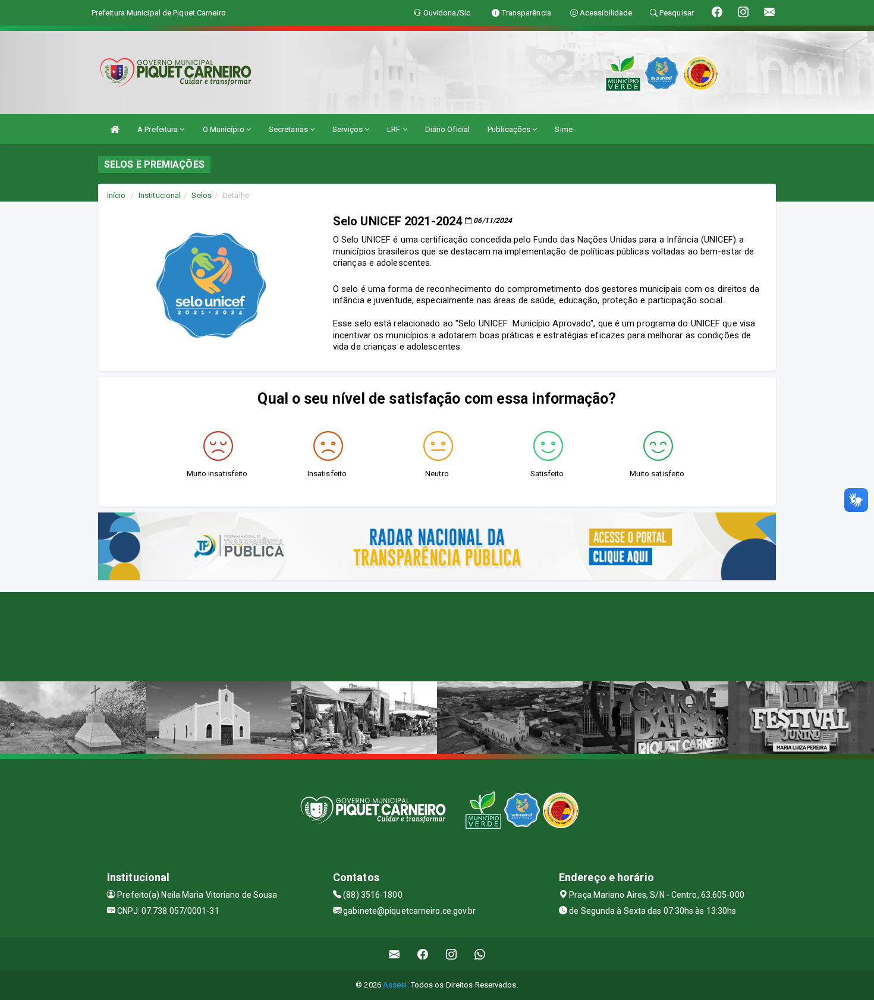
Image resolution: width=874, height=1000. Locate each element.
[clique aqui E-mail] (394, 954)
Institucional (160, 195)
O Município (224, 129)
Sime (563, 129)
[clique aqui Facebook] (423, 954)
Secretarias (289, 129)
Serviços (348, 129)
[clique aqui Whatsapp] (480, 954)
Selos (201, 195)
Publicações (510, 129)
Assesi (395, 984)
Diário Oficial (447, 129)
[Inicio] (114, 129)
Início (116, 195)
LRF (394, 129)
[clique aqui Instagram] (451, 954)
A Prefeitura (158, 129)
